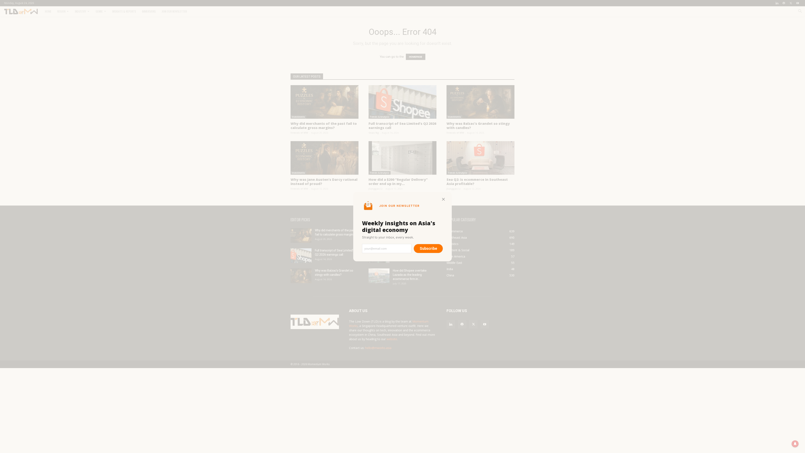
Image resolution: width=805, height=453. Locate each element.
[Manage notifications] (795, 443)
